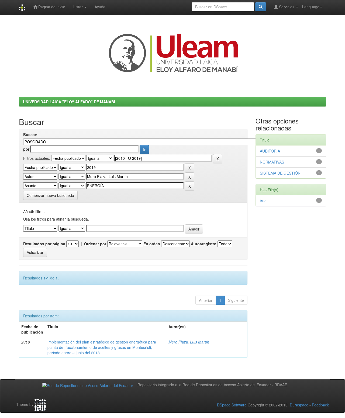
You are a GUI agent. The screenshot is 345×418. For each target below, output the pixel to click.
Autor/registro (203, 243)
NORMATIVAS (272, 162)
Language (310, 6)
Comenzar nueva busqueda (50, 195)
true (263, 200)
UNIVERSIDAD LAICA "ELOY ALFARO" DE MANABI (69, 101)
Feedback (320, 405)
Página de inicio (51, 6)
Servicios (286, 6)
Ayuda (100, 6)
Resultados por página (44, 243)
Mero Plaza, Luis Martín (188, 342)
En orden (151, 243)
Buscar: (30, 134)
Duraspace (299, 405)
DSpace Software (232, 405)
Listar (78, 6)
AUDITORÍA (270, 151)
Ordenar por (95, 243)
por (26, 149)
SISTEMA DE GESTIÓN (280, 173)
